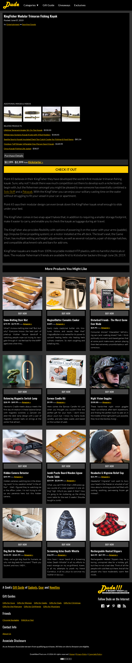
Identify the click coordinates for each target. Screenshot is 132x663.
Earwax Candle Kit (56, 398)
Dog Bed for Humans (14, 551)
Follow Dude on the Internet (113, 599)
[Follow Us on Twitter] (108, 606)
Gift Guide (48, 5)
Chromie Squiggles (11, 620)
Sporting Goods (29, 24)
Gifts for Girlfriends (32, 606)
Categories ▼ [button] (31, 5)
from (21, 324)
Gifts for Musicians (51, 606)
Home (72, 654)
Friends (7, 613)
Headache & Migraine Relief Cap (107, 473)
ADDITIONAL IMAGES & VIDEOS (17, 104)
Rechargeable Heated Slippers (106, 551)
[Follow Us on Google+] (119, 606)
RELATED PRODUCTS (13, 126)
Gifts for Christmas (72, 603)
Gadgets (32, 587)
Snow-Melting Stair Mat (16, 320)
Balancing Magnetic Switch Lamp (20, 398)
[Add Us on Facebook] (103, 606)
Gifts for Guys (9, 603)
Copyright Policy (95, 654)
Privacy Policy (81, 654)
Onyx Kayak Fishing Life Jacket (17, 148)
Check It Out (66, 169)
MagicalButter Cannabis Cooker (63, 320)
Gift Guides (9, 596)
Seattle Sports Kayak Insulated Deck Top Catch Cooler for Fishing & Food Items (38, 139)
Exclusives (80, 5)
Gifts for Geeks (40, 603)
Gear (41, 587)
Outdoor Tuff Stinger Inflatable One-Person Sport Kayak (29, 144)
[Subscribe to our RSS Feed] (124, 606)
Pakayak (28, 191)
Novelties (55, 587)
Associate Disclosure (14, 640)
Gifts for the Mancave (12, 606)
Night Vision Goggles (101, 398)
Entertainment (13, 24)
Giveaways (64, 5)
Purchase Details (14, 155)
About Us (7, 633)
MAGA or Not (27, 620)
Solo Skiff (9, 191)
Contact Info (9, 627)
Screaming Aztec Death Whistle (63, 551)
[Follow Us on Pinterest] (114, 606)
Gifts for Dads (55, 603)
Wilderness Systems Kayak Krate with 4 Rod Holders (27, 134)
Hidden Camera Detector (16, 473)
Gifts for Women (24, 603)
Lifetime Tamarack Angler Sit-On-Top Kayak (23, 130)
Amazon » (27, 324)
